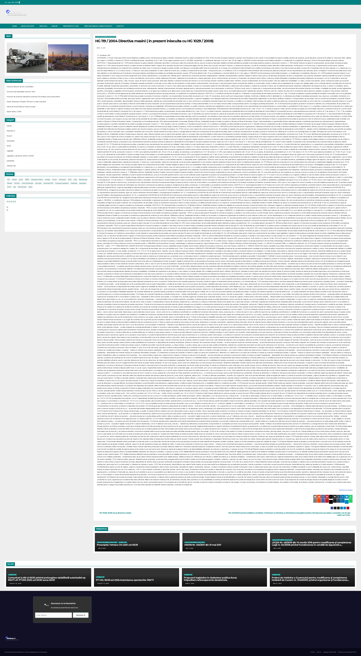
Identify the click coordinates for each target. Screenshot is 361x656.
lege (75, 179)
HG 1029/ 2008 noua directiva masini (115, 513)
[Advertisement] (15, 220)
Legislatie (10, 151)
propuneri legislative (62, 183)
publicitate (10, 161)
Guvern (9, 136)
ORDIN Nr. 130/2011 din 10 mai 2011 (202, 544)
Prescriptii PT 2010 (71, 26)
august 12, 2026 (103, 583)
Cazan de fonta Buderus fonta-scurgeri (21, 107)
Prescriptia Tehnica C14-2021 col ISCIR (117, 544)
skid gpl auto (22, 187)
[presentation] (8, 57)
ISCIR (9, 146)
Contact (120, 26)
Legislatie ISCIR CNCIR (329, 652)
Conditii (312, 652)
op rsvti (17, 183)
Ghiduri (54, 26)
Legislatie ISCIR (27, 26)
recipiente (82, 183)
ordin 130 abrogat (27, 183)
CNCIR (9, 126)
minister (9, 183)
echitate (47, 179)
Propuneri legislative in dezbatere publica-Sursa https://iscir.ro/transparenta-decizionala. (210, 578)
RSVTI (9, 187)
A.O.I (8, 179)
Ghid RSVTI (11, 131)
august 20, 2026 (15, 583)
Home (14, 26)
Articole (43, 26)
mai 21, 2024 (277, 583)
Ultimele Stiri (11, 166)
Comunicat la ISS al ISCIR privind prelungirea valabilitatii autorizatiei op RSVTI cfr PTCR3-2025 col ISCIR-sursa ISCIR (46, 578)
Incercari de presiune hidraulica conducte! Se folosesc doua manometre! (33, 97)
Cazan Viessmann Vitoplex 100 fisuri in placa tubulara (26, 102)
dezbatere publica (37, 179)
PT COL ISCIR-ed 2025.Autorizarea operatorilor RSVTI (125, 580)
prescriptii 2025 (48, 183)
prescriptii (38, 183)
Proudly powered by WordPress (14, 652)
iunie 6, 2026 (189, 583)
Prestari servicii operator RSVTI (98, 26)
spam (30, 187)
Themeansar (43, 652)
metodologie (83, 179)
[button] (355, 26)
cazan (21, 179)
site (14, 187)
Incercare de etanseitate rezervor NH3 (21, 92)
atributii (14, 179)
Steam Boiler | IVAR (14, 112)
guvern (54, 179)
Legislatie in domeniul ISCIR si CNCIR (20, 156)
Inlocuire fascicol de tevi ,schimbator (20, 87)
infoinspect (11, 141)
